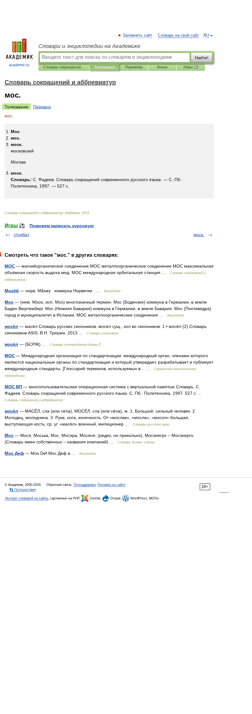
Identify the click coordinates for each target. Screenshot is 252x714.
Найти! (201, 57)
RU (206, 35)
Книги (162, 67)
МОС (10, 266)
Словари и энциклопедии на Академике (89, 46)
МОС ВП (13, 386)
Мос (9, 302)
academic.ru (19, 65)
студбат (21, 234)
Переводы (134, 67)
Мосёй (12, 290)
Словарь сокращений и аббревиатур (64, 67)
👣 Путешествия (22, 489)
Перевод (42, 106)
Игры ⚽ (191, 67)
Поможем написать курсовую (62, 225)
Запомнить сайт (137, 35)
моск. (199, 234)
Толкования (104, 67)
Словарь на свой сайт (178, 35)
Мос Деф (14, 453)
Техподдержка (84, 484)
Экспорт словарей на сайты (26, 498)
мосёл (11, 326)
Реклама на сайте (111, 484)
